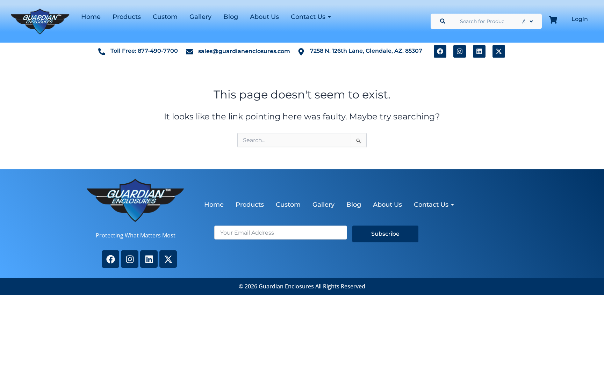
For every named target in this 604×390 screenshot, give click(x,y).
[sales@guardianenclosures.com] (189, 51)
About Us (264, 17)
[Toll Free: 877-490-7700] (101, 51)
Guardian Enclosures (287, 286)
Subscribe (385, 233)
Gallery (200, 17)
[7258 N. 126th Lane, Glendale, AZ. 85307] (301, 51)
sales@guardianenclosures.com (244, 51)
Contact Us (308, 17)
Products (127, 17)
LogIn (579, 19)
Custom (165, 17)
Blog (230, 17)
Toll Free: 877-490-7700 (144, 50)
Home (91, 17)
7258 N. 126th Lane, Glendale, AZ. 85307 (366, 50)
